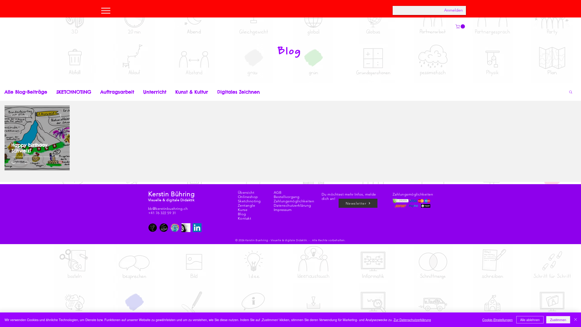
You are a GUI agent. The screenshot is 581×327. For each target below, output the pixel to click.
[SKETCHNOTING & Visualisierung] (163, 227)
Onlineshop (248, 197)
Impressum (283, 210)
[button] (571, 92)
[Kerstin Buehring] (152, 227)
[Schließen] (575, 319)
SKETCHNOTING (73, 92)
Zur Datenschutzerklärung (412, 319)
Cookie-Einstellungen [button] (497, 319)
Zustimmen (558, 319)
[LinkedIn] (197, 227)
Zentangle (246, 205)
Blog (242, 214)
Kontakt (244, 218)
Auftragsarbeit (117, 92)
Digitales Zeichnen (238, 92)
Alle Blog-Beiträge (26, 92)
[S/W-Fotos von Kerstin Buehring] (186, 227)
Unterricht (154, 92)
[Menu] (107, 10)
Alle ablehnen (530, 319)
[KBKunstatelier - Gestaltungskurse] (174, 227)
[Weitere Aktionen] (62, 115)
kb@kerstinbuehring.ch (168, 208)
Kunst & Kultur (191, 92)
